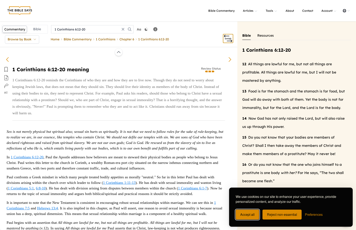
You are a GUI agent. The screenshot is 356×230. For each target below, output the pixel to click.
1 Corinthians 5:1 (21, 188)
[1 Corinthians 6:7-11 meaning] (7, 59)
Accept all (247, 214)
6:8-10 (41, 188)
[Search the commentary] (130, 29)
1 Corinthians (105, 39)
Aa (139, 29)
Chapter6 (126, 39)
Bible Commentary (221, 11)
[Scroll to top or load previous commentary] (119, 52)
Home (55, 39)
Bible (37, 29)
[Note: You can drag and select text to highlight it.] (155, 29)
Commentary (14, 29)
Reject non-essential (282, 214)
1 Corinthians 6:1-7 (192, 188)
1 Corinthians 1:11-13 (119, 183)
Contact (307, 11)
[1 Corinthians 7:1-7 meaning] (230, 59)
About (290, 11)
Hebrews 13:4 (47, 208)
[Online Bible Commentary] (19, 10)
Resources (265, 35)
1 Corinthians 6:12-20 (27, 157)
